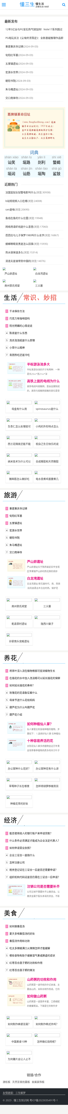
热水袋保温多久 (14, 252)
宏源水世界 (11, 72)
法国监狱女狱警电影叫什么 (20, 192)
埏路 (26, 160)
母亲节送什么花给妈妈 (22, 700)
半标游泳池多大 (38, 364)
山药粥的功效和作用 (41, 979)
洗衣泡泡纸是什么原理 (22, 340)
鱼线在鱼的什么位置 (16, 218)
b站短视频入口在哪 (16, 201)
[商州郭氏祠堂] (18, 280)
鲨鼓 (56, 171)
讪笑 (11, 160)
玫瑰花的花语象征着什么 (23, 692)
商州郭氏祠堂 (12, 285)
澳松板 (6, 1082)
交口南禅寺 (11, 98)
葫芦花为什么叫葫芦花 (22, 707)
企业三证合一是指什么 (22, 855)
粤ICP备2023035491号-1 (44, 1100)
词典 (34, 152)
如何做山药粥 (37, 996)
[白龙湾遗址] (48, 268)
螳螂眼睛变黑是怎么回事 (19, 243)
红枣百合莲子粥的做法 (22, 970)
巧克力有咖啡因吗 (19, 318)
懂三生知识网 (21, 1100)
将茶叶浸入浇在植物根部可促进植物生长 (32, 670)
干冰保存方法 (17, 311)
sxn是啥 (10, 209)
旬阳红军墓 (11, 55)
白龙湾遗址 (41, 273)
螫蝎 (56, 160)
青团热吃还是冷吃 (19, 355)
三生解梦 (20, 1092)
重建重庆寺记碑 (14, 46)
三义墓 (39, 285)
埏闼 (11, 171)
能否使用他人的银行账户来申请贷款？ (31, 833)
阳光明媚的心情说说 (20, 325)
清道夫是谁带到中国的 (18, 261)
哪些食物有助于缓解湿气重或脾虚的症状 (32, 955)
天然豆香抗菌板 (21, 1082)
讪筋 (26, 171)
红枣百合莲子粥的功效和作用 (25, 962)
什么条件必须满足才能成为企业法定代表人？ (34, 840)
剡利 (41, 160)
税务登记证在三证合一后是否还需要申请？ (33, 869)
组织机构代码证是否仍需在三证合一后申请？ (34, 877)
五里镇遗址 (11, 63)
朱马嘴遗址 (11, 89)
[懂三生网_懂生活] (35, 4)
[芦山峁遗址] (18, 268)
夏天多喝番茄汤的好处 (22, 933)
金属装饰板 (38, 1082)
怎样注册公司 (17, 862)
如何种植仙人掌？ (40, 724)
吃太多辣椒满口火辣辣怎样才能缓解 (29, 948)
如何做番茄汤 (17, 926)
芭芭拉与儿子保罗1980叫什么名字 (24, 235)
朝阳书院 (10, 80)
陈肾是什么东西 (18, 333)
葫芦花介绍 (15, 714)
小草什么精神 (17, 347)
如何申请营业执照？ (20, 848)
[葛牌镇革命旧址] (34, 109)
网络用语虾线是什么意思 (19, 226)
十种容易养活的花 (40, 740)
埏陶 (41, 171)
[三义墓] (48, 280)
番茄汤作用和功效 (19, 941)
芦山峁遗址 (11, 273)
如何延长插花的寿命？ (22, 685)
